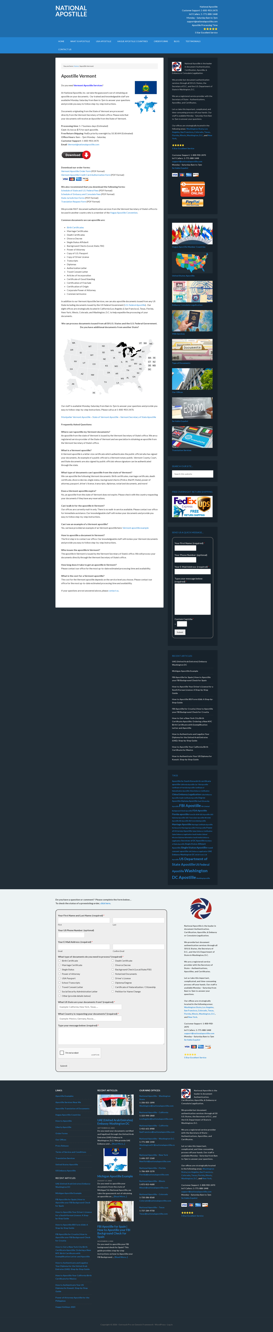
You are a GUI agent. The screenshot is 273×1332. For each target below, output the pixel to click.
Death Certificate (123, 960)
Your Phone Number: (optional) (191, 555)
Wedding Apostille (203, 878)
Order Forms (61, 1133)
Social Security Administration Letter (80, 991)
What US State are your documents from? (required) (86, 1002)
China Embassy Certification (199, 791)
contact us (113, 590)
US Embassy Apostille (65, 1170)
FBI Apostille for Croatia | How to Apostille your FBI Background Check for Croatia (72, 1237)
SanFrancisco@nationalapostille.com (156, 1132)
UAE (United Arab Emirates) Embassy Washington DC (115, 1121)
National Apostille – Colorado (153, 1194)
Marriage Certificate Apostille (202, 824)
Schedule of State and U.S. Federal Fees (80, 190)
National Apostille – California (153, 1112)
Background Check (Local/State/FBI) (133, 969)
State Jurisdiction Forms (73, 197)
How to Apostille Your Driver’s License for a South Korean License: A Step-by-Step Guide (192, 689)
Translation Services (181, 450)
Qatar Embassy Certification (202, 831)
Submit (180, 632)
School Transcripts (71, 982)
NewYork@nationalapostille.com (155, 1161)
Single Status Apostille (194, 847)
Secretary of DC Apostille (193, 841)
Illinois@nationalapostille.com (153, 1187)
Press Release (62, 1145)
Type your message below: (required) (189, 580)
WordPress (160, 1324)
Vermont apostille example (136, 527)
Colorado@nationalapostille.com (155, 1200)
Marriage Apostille (181, 824)
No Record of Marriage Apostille (183, 828)
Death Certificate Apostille (188, 798)
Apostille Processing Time (205, 25)
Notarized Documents (126, 973)
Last (114, 925)
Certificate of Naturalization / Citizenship (135, 987)
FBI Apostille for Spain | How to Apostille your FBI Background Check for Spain (72, 1202)
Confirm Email (118, 951)
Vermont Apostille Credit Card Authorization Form (85, 174)
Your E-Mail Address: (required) (192, 566)
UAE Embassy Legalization (198, 851)
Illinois (183, 135)
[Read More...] (118, 1144)
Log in (170, 1324)
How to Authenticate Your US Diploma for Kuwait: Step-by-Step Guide (71, 1288)
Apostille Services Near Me (68, 1102)
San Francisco (186, 132)
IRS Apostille (183, 821)
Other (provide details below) (76, 995)
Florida (175, 135)
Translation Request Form (73, 201)
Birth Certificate (70, 960)
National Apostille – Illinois (152, 1181)
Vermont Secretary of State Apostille (138, 417)
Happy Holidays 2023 (65, 1307)
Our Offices (177, 392)
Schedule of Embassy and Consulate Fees (81, 194)
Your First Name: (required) (190, 543)
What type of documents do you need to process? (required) (90, 956)
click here (105, 903)
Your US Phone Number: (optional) (76, 930)
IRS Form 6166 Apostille (197, 821)
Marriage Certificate (72, 965)
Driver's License (123, 978)
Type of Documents (181, 363)
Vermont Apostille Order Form (76, 171)
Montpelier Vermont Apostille (75, 417)
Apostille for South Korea (184, 781)
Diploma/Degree (123, 982)
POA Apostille (201, 828)
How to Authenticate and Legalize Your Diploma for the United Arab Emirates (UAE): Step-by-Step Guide (190, 737)
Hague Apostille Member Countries (188, 247)
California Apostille (188, 784)
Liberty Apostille (63, 1127)
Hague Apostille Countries (68, 1115)
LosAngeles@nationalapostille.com (156, 1119)
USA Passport (69, 978)
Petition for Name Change (128, 991)
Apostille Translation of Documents (72, 1108)
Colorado (198, 132)
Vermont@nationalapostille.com (83, 144)
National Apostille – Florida (152, 1168)
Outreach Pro (124, 1324)
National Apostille (71, 11)
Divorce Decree (123, 965)
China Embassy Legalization (186, 794)
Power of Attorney (71, 973)
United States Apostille (183, 275)
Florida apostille (180, 814)
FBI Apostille (190, 805)
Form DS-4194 (194, 814)
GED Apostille (205, 814)
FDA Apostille (200, 810)
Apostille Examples (64, 1096)
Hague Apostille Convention (123, 212)
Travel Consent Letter (72, 987)
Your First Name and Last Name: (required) (81, 915)
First (60, 925)
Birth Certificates (75, 227)
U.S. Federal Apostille (135, 305)
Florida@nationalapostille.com (154, 1174)
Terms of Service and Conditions (70, 1152)
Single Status (68, 969)
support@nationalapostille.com (202, 21)
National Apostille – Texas (152, 1207)
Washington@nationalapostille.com (156, 1106)
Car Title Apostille (201, 784)
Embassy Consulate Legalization (187, 305)
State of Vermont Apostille (105, 417)
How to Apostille (63, 1121)
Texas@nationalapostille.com (153, 1214)
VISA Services (178, 334)
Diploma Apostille (189, 801)
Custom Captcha (184, 619)
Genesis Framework (144, 1324)
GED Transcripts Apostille (195, 818)
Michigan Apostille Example (185, 671)
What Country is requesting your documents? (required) (88, 1013)
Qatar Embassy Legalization (182, 834)
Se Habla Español (180, 168)
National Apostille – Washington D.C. (157, 1138)
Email (60, 951)
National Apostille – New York (153, 1155)
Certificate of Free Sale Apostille (183, 788)
